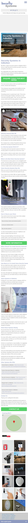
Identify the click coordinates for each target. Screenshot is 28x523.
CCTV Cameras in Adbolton (8, 518)
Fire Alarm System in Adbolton (9, 515)
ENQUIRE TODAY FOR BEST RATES (14, 79)
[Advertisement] (14, 23)
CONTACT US (14, 409)
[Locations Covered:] (1, 2)
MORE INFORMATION (14, 243)
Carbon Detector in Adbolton (8, 517)
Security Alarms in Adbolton (8, 514)
